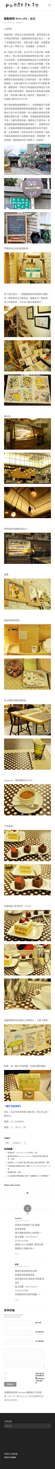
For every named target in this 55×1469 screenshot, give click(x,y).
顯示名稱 (38, 1323)
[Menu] (49, 5)
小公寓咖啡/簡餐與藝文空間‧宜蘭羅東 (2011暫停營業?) (28, 1176)
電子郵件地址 (39, 1332)
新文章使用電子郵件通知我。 (39, 1381)
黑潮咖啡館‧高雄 (14, 1172)
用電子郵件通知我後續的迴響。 (39, 1376)
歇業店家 (19, 23)
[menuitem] (49, 5)
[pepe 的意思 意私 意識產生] (22, 5)
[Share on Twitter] (27, 1193)
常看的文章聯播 (10, 1457)
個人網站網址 (39, 1341)
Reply (17, 1254)
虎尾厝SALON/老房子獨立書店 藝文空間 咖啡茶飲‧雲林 (29, 1162)
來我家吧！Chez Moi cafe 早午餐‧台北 (23, 1152)
